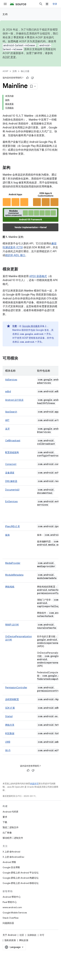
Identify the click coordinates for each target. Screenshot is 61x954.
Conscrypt (10, 464)
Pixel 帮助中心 (10, 902)
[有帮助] (27, 77)
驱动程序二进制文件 (13, 837)
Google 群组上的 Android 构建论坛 (21, 877)
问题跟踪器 (8, 923)
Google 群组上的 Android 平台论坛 (21, 872)
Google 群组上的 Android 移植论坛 (21, 883)
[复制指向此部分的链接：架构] (13, 168)
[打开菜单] (5, 4)
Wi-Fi (7, 750)
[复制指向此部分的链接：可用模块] (21, 358)
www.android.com (12, 907)
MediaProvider (12, 563)
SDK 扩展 (10, 707)
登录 (55, 3)
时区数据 (9, 733)
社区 (22, 935)
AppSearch (11, 411)
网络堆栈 (9, 586)
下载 (5, 822)
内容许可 (34, 783)
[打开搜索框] (41, 4)
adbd (8, 391)
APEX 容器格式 (38, 276)
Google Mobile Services (15, 912)
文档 (5, 14)
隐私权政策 (10, 940)
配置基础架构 (12, 452)
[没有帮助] (32, 77)
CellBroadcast (12, 440)
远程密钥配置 (12, 699)
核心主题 (25, 71)
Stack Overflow (11, 917)
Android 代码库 (10, 811)
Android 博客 (9, 862)
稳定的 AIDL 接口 (15, 255)
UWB (7, 741)
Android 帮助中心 (12, 896)
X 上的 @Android (11, 851)
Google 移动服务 (31, 326)
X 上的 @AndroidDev (13, 856)
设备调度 (9, 472)
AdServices (11, 379)
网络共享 (9, 724)
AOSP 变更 (9, 57)
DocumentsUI (12, 489)
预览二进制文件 (11, 827)
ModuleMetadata (14, 574)
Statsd (9, 716)
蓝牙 (7, 428)
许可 (42, 935)
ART (7, 420)
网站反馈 (23, 940)
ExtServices (11, 501)
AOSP (5, 71)
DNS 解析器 (11, 481)
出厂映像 (7, 832)
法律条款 (31, 935)
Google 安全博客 (11, 867)
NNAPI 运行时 (12, 624)
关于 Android (9, 935)
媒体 (7, 534)
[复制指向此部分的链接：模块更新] (21, 269)
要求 (5, 816)
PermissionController (16, 687)
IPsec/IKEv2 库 (12, 526)
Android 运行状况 (14, 399)
